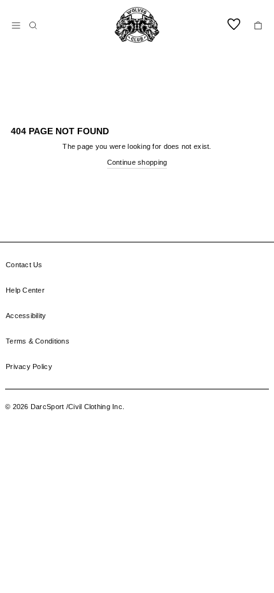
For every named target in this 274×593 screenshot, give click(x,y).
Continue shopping (137, 162)
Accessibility (26, 315)
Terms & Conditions (37, 341)
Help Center (25, 290)
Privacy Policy (29, 366)
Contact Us (24, 265)
